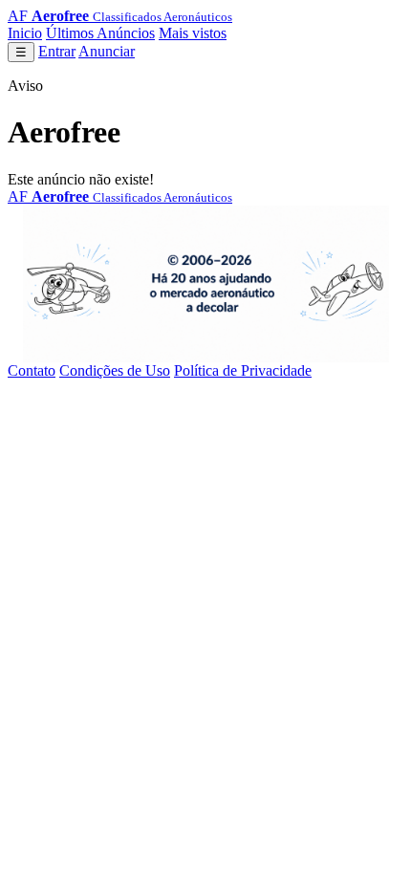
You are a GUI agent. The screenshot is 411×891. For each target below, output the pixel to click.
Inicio (25, 33)
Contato (31, 370)
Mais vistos (193, 33)
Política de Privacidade (243, 370)
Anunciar (106, 51)
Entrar (57, 51)
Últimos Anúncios (100, 33)
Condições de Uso (114, 370)
